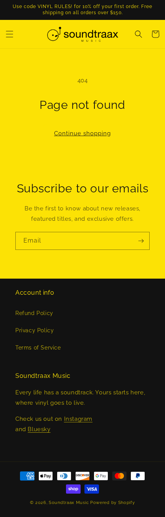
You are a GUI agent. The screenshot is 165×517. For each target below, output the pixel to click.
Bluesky (39, 429)
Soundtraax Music (69, 502)
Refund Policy (34, 313)
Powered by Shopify (112, 502)
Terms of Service (38, 348)
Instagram (78, 418)
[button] (9, 34)
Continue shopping (82, 133)
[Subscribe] (140, 241)
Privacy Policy (34, 330)
